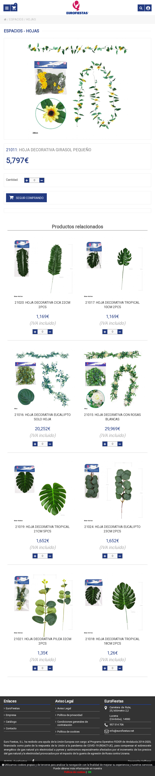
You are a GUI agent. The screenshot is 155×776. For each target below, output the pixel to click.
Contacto (11, 728)
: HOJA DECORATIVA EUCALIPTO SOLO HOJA (43, 417)
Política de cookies (68, 731)
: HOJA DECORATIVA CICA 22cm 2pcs (42, 305)
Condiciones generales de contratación (72, 723)
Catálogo (11, 721)
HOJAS (31, 19)
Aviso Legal (64, 708)
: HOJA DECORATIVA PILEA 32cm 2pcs (42, 641)
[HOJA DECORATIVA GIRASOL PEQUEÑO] (77, 89)
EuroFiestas (13, 708)
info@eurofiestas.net (120, 730)
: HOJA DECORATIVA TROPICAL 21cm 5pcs (42, 529)
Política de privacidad (69, 715)
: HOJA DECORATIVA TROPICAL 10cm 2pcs (112, 305)
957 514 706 (117, 724)
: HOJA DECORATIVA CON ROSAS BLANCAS (112, 417)
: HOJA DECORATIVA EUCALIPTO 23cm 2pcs (112, 529)
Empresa (11, 715)
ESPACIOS (16, 19)
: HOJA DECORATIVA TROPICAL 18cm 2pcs (112, 641)
